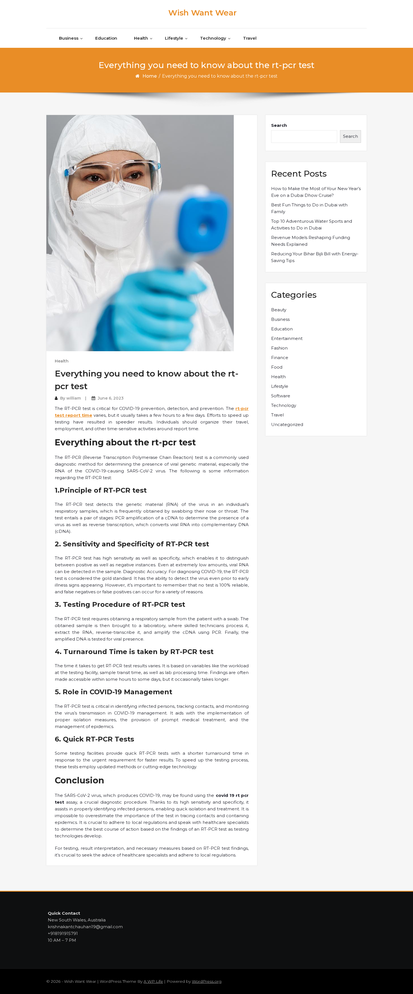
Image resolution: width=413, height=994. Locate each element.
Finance (279, 357)
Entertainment (287, 338)
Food (276, 367)
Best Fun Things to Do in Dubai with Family (309, 208)
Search (279, 125)
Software (280, 395)
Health (141, 38)
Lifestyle (174, 38)
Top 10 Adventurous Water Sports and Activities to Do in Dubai (311, 224)
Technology (213, 38)
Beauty (278, 309)
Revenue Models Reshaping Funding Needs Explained (310, 241)
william (73, 398)
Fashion (279, 348)
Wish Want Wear (202, 12)
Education (106, 38)
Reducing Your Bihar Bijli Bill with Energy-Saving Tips (314, 257)
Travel (250, 38)
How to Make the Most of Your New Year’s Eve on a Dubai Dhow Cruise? (316, 192)
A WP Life (153, 981)
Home (149, 76)
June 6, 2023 (111, 398)
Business (68, 38)
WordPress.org (206, 981)
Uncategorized (287, 424)
